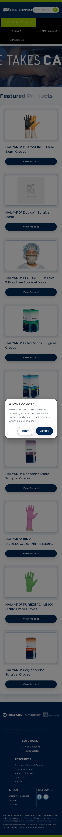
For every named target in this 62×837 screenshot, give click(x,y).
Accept (44, 430)
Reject (26, 430)
